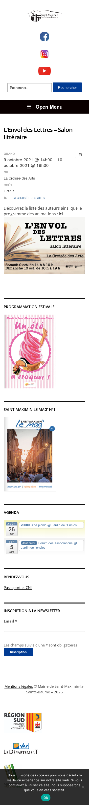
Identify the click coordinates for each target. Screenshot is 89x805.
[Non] (82, 787)
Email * (10, 621)
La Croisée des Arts (29, 198)
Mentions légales (18, 686)
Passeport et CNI (18, 587)
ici (61, 214)
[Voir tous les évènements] (80, 154)
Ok (46, 798)
